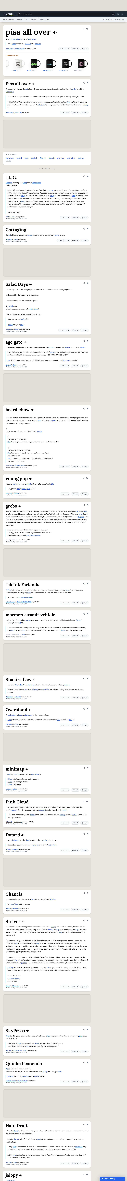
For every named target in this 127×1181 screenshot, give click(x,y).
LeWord (15, 789)
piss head (60, 158)
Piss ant (43, 158)
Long (25, 183)
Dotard (8, 849)
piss (26, 158)
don (27, 1046)
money (62, 814)
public (57, 235)
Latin (33, 899)
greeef (16, 239)
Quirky (8, 1069)
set (26, 89)
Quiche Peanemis (11, 1081)
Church (12, 630)
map (8, 774)
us (28, 845)
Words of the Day (8, 19)
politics (24, 963)
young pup (9, 493)
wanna (28, 43)
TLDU (7, 217)
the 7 (70, 720)
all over (38, 43)
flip (51, 899)
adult (28, 484)
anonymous (15, 849)
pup (28, 488)
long (28, 840)
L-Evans (13, 217)
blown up (35, 845)
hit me (16, 904)
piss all (19, 158)
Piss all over (9, 113)
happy (32, 814)
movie (36, 1076)
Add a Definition (107, 19)
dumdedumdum (19, 49)
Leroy (9, 720)
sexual (29, 235)
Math (73, 196)
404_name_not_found (19, 1051)
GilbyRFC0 (17, 329)
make (45, 840)
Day (23, 630)
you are (14, 39)
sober (14, 810)
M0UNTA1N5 (18, 113)
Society (33, 19)
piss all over (9, 49)
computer (52, 420)
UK (77, 511)
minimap (8, 789)
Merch (85, 49)
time (68, 102)
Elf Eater (16, 724)
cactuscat (14, 540)
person (15, 484)
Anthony (10, 967)
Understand (36, 183)
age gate (8, 365)
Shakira (46, 689)
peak (60, 1071)
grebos (37, 535)
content (51, 347)
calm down (53, 845)
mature (67, 347)
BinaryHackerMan (20, 466)
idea (58, 720)
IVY (48, 967)
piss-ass (81, 158)
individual (15, 840)
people (39, 431)
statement (28, 715)
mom (12, 904)
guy (16, 943)
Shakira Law (9, 697)
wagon (28, 620)
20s (52, 484)
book (19, 1043)
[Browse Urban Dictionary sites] (9, 14)
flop (54, 899)
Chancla (8, 909)
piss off (51, 158)
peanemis (25, 1076)
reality (64, 810)
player (15, 1131)
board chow (9, 466)
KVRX (23, 635)
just (18, 488)
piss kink (34, 158)
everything (35, 774)
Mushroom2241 (22, 1081)
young (23, 488)
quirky (45, 1071)
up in (22, 319)
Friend (10, 779)
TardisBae (15, 909)
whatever (41, 105)
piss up (8, 161)
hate (14, 1146)
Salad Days (9, 329)
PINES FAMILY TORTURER (24, 602)
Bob (9, 442)
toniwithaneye (18, 822)
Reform (31, 685)
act (9, 235)
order (74, 89)
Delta (8, 1036)
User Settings (119, 19)
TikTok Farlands (10, 602)
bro (31, 597)
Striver (8, 986)
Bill (9, 360)
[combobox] (66, 14)
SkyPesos (8, 1051)
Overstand (9, 724)
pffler (15, 1162)
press (85, 511)
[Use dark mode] (122, 14)
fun (16, 960)
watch (82, 347)
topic (20, 715)
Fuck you (66, 360)
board (19, 39)
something (10, 92)
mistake (67, 685)
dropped (81, 517)
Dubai (35, 689)
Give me (10, 1076)
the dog (16, 493)
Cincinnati (78, 1146)
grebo (7, 540)
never (81, 514)
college (53, 927)
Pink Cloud (9, 822)
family (79, 620)
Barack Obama (14, 978)
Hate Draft (9, 1162)
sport (39, 1139)
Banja (14, 365)
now (27, 535)
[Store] (118, 14)
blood (36, 309)
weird (28, 592)
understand (12, 715)
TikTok (8, 590)
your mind (32, 39)
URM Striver (15, 986)
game (52, 352)
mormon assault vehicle (13, 635)
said (21, 325)
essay (51, 190)
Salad (10, 325)
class (14, 43)
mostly (16, 774)
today (86, 105)
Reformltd (18, 697)
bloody (32, 535)
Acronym (9, 183)
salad (11, 306)
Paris (37, 1043)
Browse (19, 19)
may (57, 929)
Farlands (26, 597)
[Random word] (113, 14)
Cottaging (9, 239)
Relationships (44, 19)
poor (81, 1036)
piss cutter (71, 158)
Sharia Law (19, 685)
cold (30, 309)
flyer (48, 1036)
